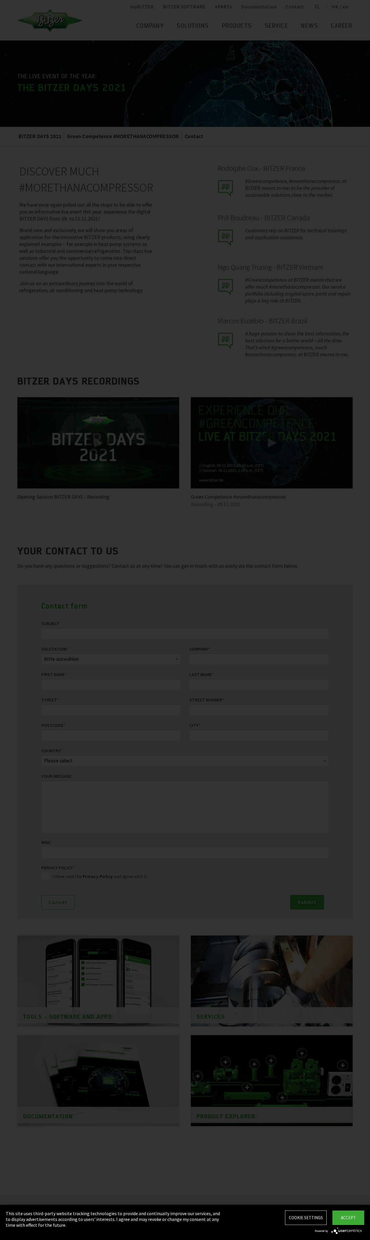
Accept (348, 1217)
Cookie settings (306, 1217)
